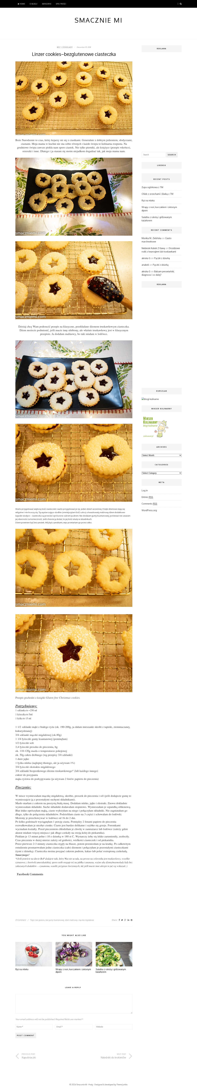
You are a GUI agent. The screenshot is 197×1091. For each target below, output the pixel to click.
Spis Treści (61, 4)
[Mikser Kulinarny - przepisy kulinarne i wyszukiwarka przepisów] (155, 437)
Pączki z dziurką (162, 258)
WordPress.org (149, 510)
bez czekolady (65, 47)
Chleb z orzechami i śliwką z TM (157, 194)
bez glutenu (39, 920)
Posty (90, 1084)
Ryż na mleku (21, 969)
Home (22, 4)
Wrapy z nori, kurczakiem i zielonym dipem (73, 970)
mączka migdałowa (86, 920)
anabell (145, 264)
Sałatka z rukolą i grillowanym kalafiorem (111, 970)
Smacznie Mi (81, 1084)
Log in (145, 490)
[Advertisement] (71, 889)
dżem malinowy (71, 920)
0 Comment (20, 920)
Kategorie (46, 4)
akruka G (146, 258)
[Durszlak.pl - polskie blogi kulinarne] (150, 399)
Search (172, 155)
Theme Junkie (122, 1084)
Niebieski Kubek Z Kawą (153, 248)
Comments (149, 503)
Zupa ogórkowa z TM (152, 187)
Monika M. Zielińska (151, 238)
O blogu (33, 4)
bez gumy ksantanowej (54, 920)
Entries (147, 497)
